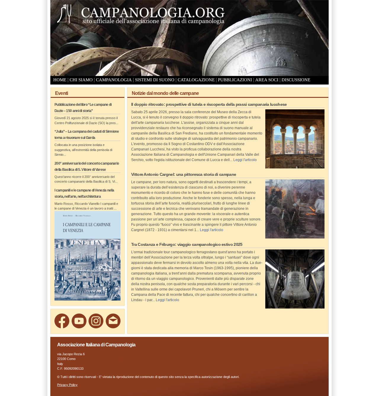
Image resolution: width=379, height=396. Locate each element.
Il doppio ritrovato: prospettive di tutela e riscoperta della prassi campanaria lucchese (209, 104)
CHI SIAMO (81, 79)
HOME (59, 79)
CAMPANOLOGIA (114, 79)
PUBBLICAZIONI (235, 79)
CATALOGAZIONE (196, 79)
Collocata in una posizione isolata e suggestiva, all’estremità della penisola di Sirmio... (83, 149)
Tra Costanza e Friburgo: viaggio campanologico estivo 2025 (186, 244)
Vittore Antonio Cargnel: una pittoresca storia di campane (183, 174)
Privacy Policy (67, 385)
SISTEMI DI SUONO (154, 79)
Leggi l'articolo (245, 160)
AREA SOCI (266, 79)
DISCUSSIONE (296, 79)
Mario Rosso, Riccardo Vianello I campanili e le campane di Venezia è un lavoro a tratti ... (86, 206)
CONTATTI (62, 86)
